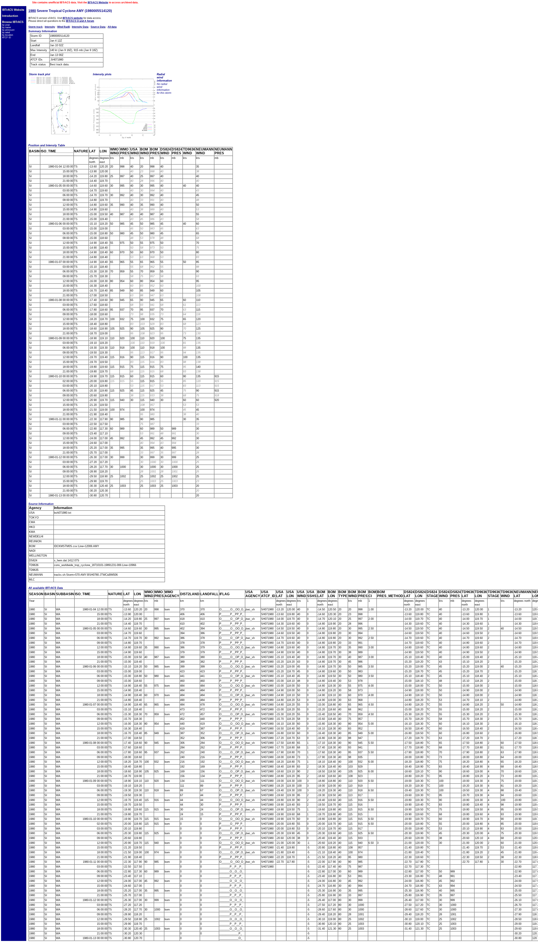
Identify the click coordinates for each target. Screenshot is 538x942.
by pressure (8, 30)
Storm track (35, 26)
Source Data (98, 26)
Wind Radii (63, 26)
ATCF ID (6, 37)
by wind (6, 32)
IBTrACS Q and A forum (80, 21)
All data (112, 26)
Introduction (10, 15)
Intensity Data (80, 26)
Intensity (50, 26)
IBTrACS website (73, 18)
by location (7, 35)
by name (6, 27)
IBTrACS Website (98, 2)
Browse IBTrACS (13, 22)
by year (6, 25)
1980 (32, 11)
